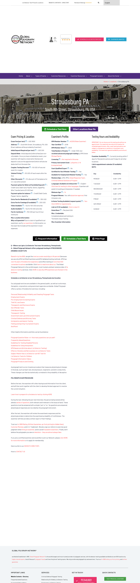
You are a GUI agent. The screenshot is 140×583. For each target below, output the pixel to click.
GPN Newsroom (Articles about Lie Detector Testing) (29, 348)
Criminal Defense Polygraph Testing (51, 576)
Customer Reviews (17, 427)
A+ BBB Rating (22, 424)
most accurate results (40, 256)
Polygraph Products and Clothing (22, 361)
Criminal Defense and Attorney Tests (23, 318)
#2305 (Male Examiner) (78, 141)
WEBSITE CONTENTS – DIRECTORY (59, 2)
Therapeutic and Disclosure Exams (23, 305)
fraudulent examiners (51, 429)
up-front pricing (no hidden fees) (52, 424)
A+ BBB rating (105, 559)
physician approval (77, 195)
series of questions (23, 402)
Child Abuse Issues (17, 310)
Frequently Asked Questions (20, 340)
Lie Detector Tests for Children (21, 356)
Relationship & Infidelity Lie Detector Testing (54, 579)
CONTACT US (20, 451)
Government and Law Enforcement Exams (25, 316)
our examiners (28, 223)
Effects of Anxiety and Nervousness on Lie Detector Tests (30, 351)
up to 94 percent (54, 256)
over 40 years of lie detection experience (25, 262)
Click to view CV (74, 207)
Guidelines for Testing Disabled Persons (24, 343)
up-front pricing (115, 559)
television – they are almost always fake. (48, 432)
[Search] (98, 2)
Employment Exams (18, 297)
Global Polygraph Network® (37, 556)
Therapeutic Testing (18, 313)
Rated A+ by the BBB (18, 256)
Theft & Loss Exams (18, 302)
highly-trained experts (18, 559)
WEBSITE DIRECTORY (31, 446)
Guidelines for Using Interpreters (22, 345)
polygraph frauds (40, 559)
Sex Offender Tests (17, 308)
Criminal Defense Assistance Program (64, 180)
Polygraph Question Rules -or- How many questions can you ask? (33, 337)
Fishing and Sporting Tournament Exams (25, 324)
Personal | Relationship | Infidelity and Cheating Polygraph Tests (32, 294)
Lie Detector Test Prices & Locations (32, 2)
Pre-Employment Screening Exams (23, 300)
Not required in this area (70, 159)
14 (65, 192)
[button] (55, 129)
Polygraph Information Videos (21, 359)
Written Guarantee (34, 424)
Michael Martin (56, 156)
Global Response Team (77, 178)
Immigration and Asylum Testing (22, 321)
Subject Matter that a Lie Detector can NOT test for (28, 353)
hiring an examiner (28, 429)
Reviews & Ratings (83, 2)
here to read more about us (46, 264)
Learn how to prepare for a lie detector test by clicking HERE (31, 394)
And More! (14, 326)
